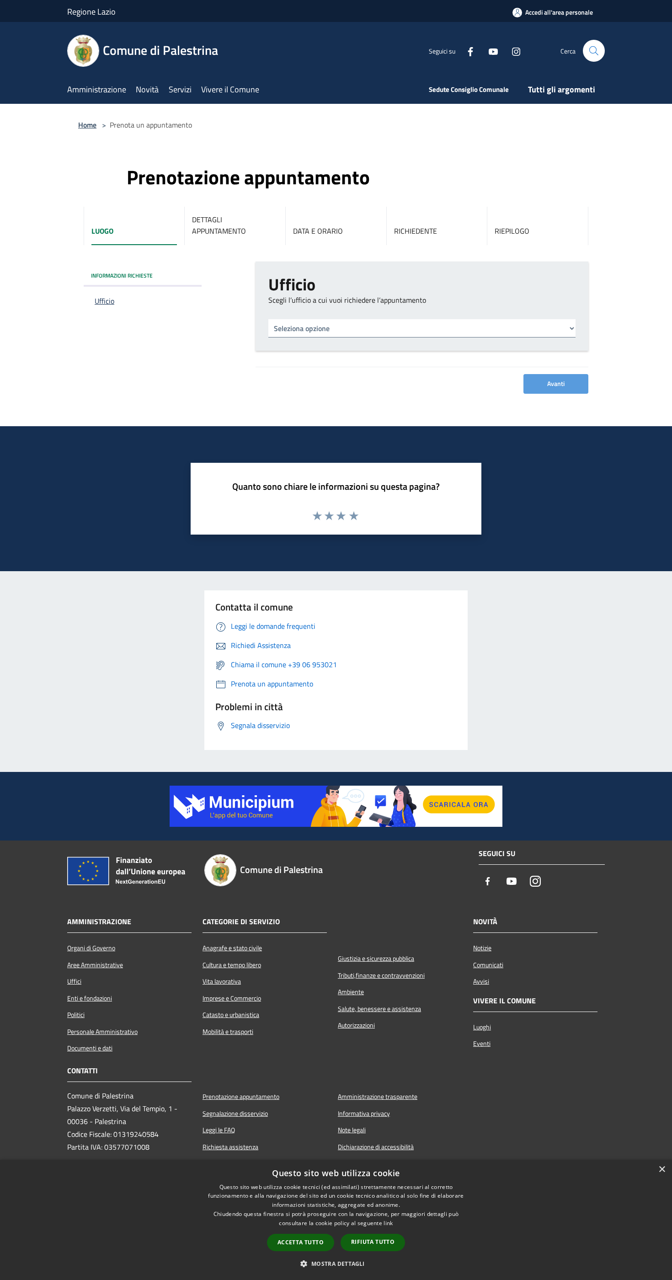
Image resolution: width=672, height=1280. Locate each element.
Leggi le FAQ (219, 1130)
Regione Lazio (91, 11)
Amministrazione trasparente (377, 1097)
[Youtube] (489, 50)
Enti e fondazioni (89, 998)
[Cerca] (594, 51)
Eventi (482, 1044)
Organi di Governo (91, 948)
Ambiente (351, 992)
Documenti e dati (89, 1048)
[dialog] (336, 1220)
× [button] (661, 1169)
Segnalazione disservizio (235, 1114)
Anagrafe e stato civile (232, 948)
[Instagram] (512, 50)
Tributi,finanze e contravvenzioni (381, 975)
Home (87, 124)
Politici (76, 1015)
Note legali (352, 1130)
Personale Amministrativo (102, 1032)
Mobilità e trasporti (228, 1032)
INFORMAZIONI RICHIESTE (122, 275)
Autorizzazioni (356, 1025)
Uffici (74, 981)
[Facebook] (467, 50)
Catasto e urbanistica (231, 1015)
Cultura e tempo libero (232, 965)
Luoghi (482, 1027)
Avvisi (481, 981)
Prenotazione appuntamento (241, 1097)
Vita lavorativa (222, 981)
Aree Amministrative (95, 965)
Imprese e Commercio (232, 998)
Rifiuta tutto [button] (373, 1242)
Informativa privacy (364, 1114)
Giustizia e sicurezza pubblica (376, 958)
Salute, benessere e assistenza (379, 1009)
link (388, 1223)
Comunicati (488, 965)
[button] (335, 1263)
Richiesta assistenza (230, 1147)
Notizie (482, 948)
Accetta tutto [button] (300, 1242)
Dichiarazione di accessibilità (376, 1147)
